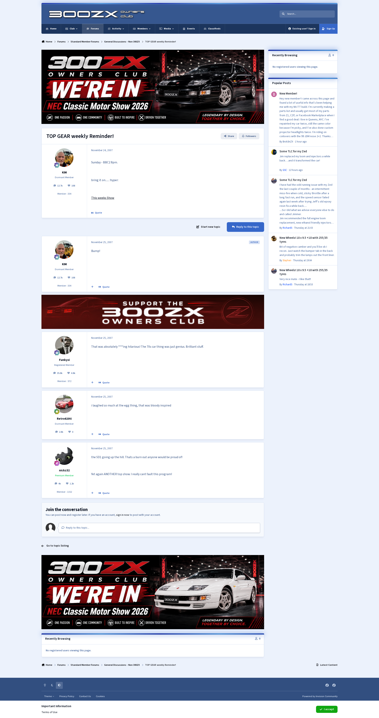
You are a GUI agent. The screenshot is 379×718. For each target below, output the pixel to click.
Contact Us (85, 696)
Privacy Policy (66, 696)
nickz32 (64, 470)
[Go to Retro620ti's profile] (64, 404)
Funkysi (64, 360)
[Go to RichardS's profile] (274, 180)
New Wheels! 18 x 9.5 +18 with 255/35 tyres (304, 240)
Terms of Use (49, 712)
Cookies (100, 696)
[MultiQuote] (92, 287)
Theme (48, 696)
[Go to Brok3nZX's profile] (274, 94)
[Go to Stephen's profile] (274, 238)
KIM (64, 172)
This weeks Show (102, 198)
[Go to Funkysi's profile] (64, 345)
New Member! (288, 93)
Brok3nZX (288, 141)
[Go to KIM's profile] (64, 157)
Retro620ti (64, 419)
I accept (329, 709)
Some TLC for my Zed (293, 151)
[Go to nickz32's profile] (64, 456)
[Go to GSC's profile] (274, 152)
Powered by (320, 696)
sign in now (122, 515)
